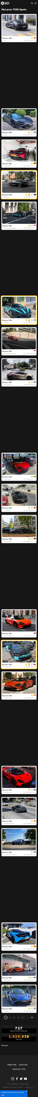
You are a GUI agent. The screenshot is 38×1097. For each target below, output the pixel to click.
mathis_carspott (9, 823)
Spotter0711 (8, 166)
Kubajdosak (7, 667)
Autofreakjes (8, 541)
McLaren (5, 38)
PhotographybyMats (10, 228)
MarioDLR (7, 949)
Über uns (12, 1065)
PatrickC (6, 197)
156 (32, 1017)
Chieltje (6, 1011)
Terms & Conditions (12, 1087)
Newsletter (19, 1069)
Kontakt (23, 1065)
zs (5, 40)
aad (5, 135)
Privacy (29, 1087)
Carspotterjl (7, 636)
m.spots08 (7, 510)
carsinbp (6, 322)
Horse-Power (8, 385)
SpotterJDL (7, 698)
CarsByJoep (7, 792)
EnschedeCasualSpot (10, 854)
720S (10, 38)
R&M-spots (7, 980)
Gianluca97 (7, 479)
